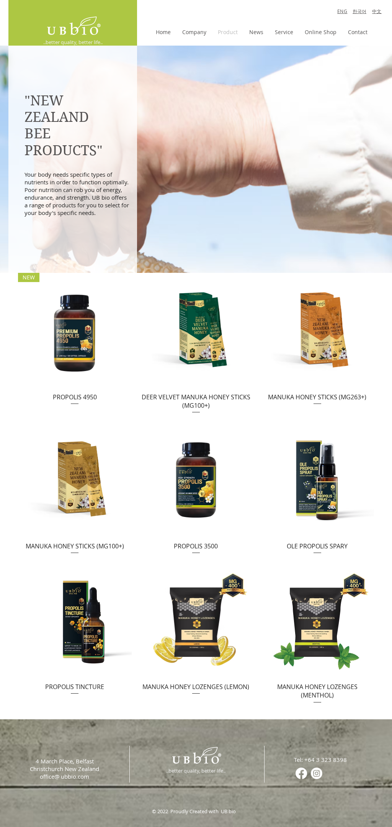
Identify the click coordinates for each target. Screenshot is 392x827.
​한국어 (359, 11)
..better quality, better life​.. (73, 42)
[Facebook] (301, 773)
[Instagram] (316, 773)
